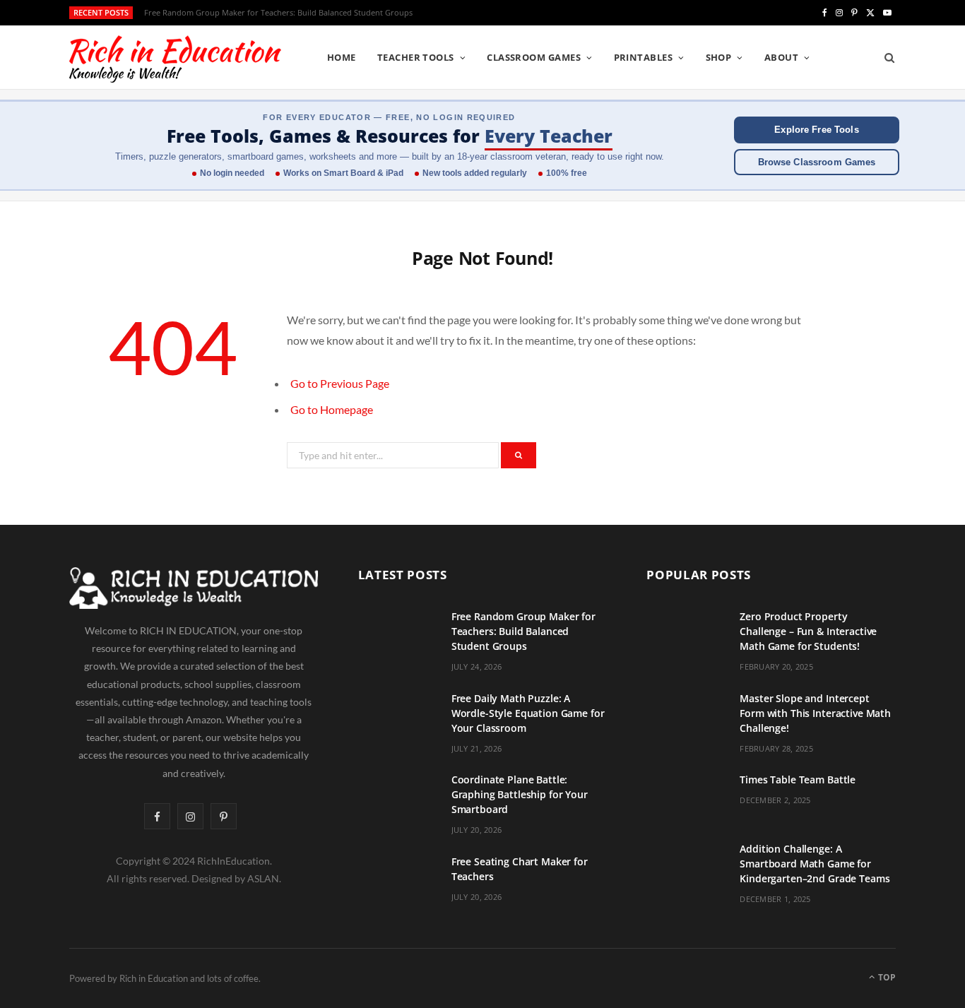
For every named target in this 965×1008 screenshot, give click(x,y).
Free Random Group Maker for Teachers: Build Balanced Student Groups (523, 631)
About (781, 57)
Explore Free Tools (816, 129)
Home (341, 57)
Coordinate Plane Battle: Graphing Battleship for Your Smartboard (519, 794)
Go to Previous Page (339, 383)
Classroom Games (534, 57)
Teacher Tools (415, 57)
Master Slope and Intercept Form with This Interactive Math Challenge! (815, 713)
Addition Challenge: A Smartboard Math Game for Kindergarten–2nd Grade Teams (814, 863)
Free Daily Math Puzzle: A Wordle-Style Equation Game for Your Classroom (281, 13)
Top (886, 977)
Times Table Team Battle (798, 779)
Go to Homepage (331, 409)
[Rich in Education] (175, 58)
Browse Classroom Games (817, 162)
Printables (643, 57)
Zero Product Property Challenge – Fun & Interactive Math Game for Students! (808, 631)
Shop (719, 57)
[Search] (885, 57)
